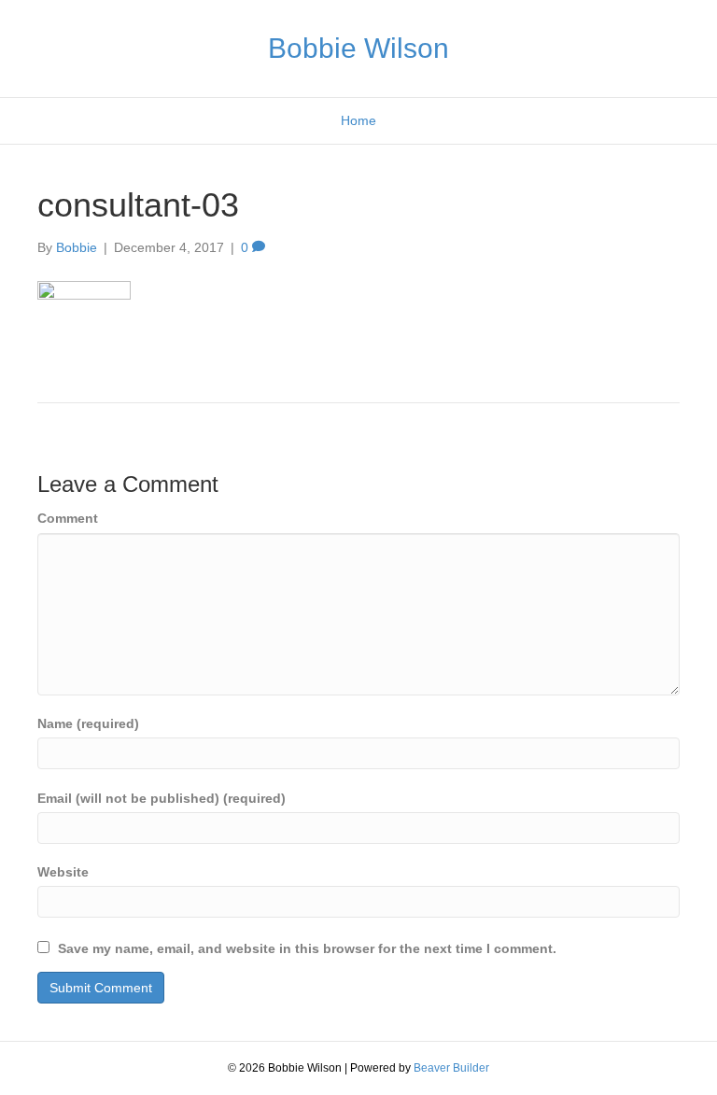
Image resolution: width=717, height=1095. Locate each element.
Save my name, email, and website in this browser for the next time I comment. (307, 948)
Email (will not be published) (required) (161, 798)
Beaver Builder (451, 1067)
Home (358, 120)
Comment (67, 518)
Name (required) (88, 723)
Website (63, 871)
